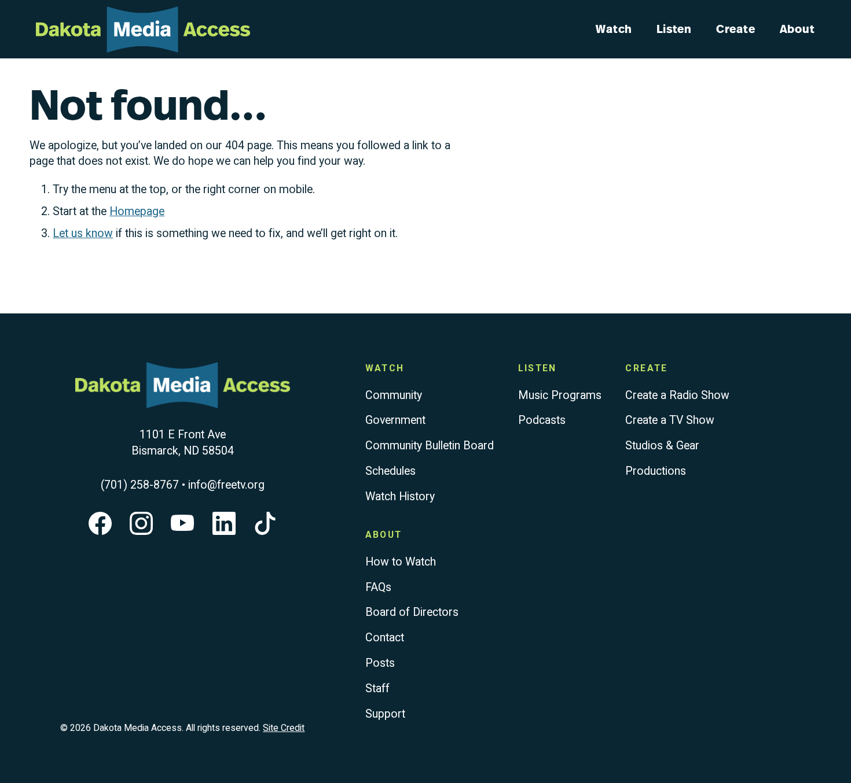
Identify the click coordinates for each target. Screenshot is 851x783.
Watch (614, 29)
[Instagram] (141, 531)
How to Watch (400, 561)
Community (393, 395)
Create (735, 29)
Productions (655, 471)
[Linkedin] (224, 531)
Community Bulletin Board (429, 445)
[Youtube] (182, 531)
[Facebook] (100, 531)
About (797, 29)
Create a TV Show (669, 420)
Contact (384, 637)
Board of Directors (411, 612)
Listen (674, 29)
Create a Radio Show (677, 395)
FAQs (378, 587)
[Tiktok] (265, 531)
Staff (377, 688)
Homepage (136, 211)
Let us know (83, 233)
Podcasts (542, 420)
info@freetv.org (226, 485)
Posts (380, 663)
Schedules (390, 471)
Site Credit (284, 727)
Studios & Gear (662, 445)
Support (385, 714)
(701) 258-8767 (140, 485)
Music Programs (559, 395)
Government (395, 420)
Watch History (400, 496)
